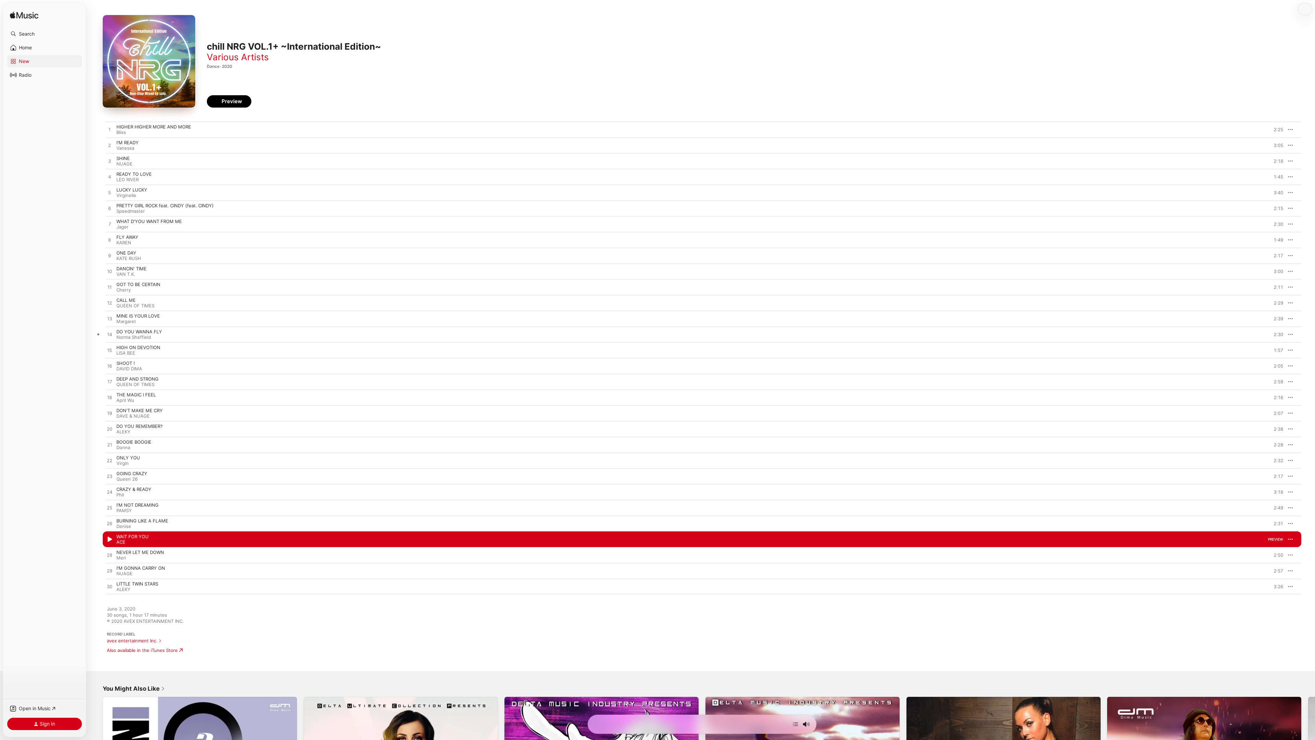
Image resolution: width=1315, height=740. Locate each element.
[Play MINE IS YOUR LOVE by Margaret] (109, 319)
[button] (45, 34)
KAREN (123, 242)
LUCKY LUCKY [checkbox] (131, 190)
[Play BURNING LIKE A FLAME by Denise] (109, 524)
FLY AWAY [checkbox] (127, 237)
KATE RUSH (128, 258)
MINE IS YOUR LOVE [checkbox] (138, 316)
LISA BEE (125, 353)
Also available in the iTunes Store (142, 650)
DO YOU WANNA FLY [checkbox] (139, 331)
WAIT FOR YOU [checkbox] (132, 536)
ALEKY (123, 431)
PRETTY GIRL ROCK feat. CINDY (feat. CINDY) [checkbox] (165, 205)
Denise (123, 526)
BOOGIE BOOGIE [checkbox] (133, 442)
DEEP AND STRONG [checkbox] (137, 379)
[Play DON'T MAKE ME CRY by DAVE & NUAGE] (109, 413)
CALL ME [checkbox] (126, 300)
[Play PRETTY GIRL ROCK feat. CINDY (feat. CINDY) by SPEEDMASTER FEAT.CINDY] (109, 209)
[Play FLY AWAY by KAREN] (109, 240)
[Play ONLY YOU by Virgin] (109, 461)
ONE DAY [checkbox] (126, 253)
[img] (24, 16)
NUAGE (124, 163)
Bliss (121, 132)
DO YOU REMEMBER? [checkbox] (139, 426)
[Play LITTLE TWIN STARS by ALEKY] (109, 587)
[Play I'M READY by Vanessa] (109, 146)
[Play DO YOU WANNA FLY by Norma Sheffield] (109, 335)
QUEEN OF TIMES (135, 305)
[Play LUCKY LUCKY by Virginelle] (109, 193)
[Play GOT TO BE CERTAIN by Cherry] (109, 287)
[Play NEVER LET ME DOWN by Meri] (109, 555)
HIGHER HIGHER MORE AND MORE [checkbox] (153, 127)
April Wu (125, 400)
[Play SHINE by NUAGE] (109, 161)
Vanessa (125, 148)
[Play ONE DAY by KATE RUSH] (109, 256)
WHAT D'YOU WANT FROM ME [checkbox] (149, 221)
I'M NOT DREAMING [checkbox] (137, 505)
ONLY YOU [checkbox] (128, 457)
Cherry (123, 290)
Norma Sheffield (133, 337)
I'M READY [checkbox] (127, 142)
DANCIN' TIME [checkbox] (131, 268)
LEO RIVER (127, 179)
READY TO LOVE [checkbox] (134, 174)
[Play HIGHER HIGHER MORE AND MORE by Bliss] (109, 130)
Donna (123, 447)
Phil (120, 494)
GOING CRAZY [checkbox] (131, 473)
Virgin (122, 463)
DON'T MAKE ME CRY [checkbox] (139, 410)
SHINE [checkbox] (123, 158)
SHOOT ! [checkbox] (125, 363)
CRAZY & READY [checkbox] (133, 489)
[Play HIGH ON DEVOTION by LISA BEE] (109, 350)
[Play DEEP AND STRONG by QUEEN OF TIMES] (109, 382)
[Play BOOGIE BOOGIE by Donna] (109, 445)
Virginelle (126, 195)
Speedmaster (130, 211)
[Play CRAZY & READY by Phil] (109, 492)
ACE (120, 542)
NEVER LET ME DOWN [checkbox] (140, 552)
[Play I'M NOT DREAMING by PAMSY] (109, 508)
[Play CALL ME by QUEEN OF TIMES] (109, 303)
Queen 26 (127, 479)
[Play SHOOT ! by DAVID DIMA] (109, 366)
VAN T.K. (125, 274)
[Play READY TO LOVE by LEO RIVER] (109, 177)
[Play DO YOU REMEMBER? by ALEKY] (109, 429)
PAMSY (124, 510)
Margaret (126, 321)
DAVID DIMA (129, 368)
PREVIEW (1275, 129)
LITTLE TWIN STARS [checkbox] (137, 584)
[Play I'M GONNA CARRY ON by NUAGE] (109, 571)
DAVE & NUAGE (133, 416)
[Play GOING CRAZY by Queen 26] (109, 476)
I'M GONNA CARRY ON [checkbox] (140, 568)
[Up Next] (795, 724)
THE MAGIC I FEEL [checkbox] (136, 394)
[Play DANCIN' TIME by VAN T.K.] (109, 272)
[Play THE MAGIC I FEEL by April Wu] (109, 398)
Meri (121, 557)
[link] (134, 688)
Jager (122, 227)
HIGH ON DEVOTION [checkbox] (138, 347)
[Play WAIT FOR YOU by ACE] (109, 539)
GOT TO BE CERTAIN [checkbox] (138, 284)
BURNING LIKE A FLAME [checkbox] (142, 520)
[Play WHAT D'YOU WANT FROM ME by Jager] (109, 224)
